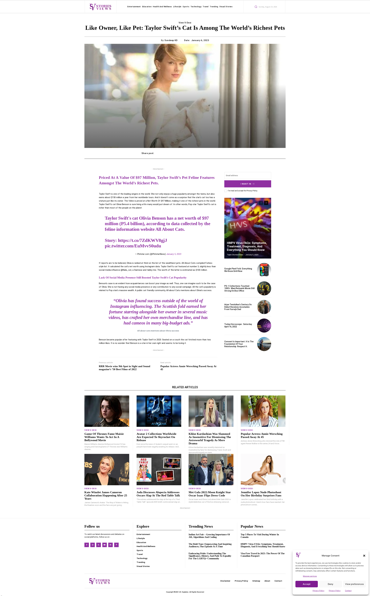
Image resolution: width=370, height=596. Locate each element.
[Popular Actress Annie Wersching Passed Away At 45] (263, 411)
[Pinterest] (116, 545)
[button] (364, 555)
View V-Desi (185, 22)
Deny (330, 584)
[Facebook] (86, 545)
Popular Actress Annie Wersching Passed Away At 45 (188, 368)
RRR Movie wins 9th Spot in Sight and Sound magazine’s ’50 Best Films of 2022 (124, 368)
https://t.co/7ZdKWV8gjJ (142, 240)
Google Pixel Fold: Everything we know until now (238, 269)
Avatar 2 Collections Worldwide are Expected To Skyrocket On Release (156, 437)
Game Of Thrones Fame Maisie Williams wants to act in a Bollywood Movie (104, 437)
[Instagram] (92, 545)
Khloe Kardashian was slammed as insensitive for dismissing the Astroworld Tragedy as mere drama (210, 438)
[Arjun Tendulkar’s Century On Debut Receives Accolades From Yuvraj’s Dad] (264, 307)
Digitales (185, 592)
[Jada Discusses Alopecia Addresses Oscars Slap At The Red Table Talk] (159, 469)
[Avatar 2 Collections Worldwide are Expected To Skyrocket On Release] (159, 411)
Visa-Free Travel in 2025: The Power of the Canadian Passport (263, 554)
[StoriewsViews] (100, 7)
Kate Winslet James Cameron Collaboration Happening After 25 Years (105, 495)
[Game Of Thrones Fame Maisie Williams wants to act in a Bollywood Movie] (106, 411)
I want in (246, 184)
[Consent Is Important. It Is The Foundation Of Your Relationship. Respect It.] (264, 344)
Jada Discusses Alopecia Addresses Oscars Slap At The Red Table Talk (158, 494)
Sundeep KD (170, 40)
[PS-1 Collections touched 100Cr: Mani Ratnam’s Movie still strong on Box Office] (264, 288)
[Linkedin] (110, 545)
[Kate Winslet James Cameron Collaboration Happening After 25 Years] (106, 469)
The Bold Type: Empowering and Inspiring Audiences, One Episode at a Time (210, 545)
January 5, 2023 (173, 254)
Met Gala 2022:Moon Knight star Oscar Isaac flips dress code (210, 494)
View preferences (354, 584)
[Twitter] (98, 545)
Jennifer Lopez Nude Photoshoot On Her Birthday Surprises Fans (261, 494)
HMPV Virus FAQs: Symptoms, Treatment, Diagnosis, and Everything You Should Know (247, 246)
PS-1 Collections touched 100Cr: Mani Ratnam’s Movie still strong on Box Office (239, 288)
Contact (348, 590)
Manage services (310, 576)
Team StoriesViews (235, 255)
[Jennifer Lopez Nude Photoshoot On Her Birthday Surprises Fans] (263, 469)
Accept (306, 584)
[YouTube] (104, 545)
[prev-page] (261, 203)
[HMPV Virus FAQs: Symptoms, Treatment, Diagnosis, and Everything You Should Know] (247, 228)
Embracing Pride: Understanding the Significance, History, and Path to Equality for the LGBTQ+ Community (210, 556)
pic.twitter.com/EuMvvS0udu (133, 245)
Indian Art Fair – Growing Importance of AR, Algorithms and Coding (209, 535)
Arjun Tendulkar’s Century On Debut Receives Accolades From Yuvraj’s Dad (238, 307)
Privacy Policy (318, 590)
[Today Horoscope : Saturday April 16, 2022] (264, 326)
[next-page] (266, 203)
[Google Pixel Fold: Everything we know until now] (264, 270)
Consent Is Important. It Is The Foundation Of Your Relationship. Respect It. (239, 344)
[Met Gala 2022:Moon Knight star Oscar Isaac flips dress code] (211, 469)
